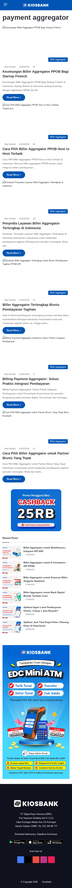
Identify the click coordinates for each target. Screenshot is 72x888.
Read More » (14, 97)
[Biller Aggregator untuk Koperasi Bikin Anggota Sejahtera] (12, 582)
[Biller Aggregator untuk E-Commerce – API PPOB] (12, 567)
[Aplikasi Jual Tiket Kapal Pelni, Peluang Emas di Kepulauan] (12, 626)
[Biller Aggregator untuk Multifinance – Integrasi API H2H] (12, 552)
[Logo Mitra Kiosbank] (36, 5)
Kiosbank (47, 882)
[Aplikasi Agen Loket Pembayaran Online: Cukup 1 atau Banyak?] (12, 612)
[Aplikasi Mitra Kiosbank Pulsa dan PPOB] (17, 844)
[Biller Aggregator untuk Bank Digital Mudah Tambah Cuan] (12, 597)
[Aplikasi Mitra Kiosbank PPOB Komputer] (55, 844)
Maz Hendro (10, 67)
